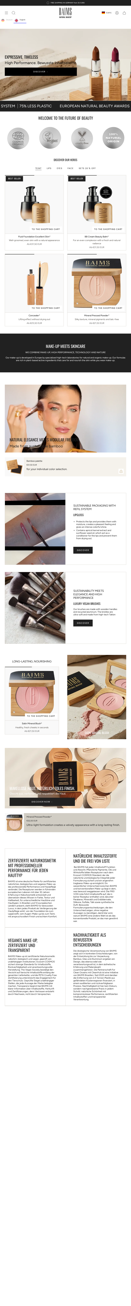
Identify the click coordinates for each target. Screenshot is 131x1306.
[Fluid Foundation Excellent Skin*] (34, 204)
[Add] (121, 471)
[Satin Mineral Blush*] (32, 693)
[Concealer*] (34, 283)
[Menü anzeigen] (6, 13)
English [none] (22, 20)
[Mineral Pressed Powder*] (96, 283)
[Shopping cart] (124, 13)
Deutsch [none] (9, 20)
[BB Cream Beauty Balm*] (96, 204)
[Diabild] (65, 64)
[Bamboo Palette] (14, 466)
